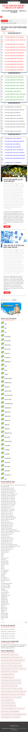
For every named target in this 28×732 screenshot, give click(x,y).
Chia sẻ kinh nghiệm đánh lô (12, 193)
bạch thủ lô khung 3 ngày (9, 187)
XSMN (5, 328)
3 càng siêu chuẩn (5, 654)
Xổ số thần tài (7, 386)
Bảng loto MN (4, 608)
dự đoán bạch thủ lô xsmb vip (7, 492)
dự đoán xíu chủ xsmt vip (6, 534)
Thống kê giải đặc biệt (16, 202)
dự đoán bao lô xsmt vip (6, 522)
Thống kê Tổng (7, 437)
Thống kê (6, 374)
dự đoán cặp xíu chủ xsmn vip (7, 538)
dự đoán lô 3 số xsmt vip (6, 528)
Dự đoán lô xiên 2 (4, 683)
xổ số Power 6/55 (7, 361)
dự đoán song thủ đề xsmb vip (7, 516)
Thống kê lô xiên (7, 416)
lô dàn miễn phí (4, 697)
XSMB (5, 323)
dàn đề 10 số (8, 671)
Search (14, 300)
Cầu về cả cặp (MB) (7, 399)
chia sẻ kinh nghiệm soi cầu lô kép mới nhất (13, 180)
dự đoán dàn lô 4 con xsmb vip (7, 506)
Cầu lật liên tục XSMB (5, 586)
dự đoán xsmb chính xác (6, 688)
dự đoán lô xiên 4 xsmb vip (7, 514)
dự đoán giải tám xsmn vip (7, 541)
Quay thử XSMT (7, 470)
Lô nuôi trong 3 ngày (12, 268)
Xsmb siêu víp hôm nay (6, 507)
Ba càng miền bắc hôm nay (6, 657)
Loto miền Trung (7, 458)
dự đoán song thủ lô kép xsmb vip (8, 517)
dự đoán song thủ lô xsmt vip (7, 532)
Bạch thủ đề (11, 660)
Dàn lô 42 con (23, 668)
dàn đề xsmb (14, 671)
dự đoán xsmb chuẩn (13, 685)
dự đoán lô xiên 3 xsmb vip (7, 513)
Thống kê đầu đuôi (7, 407)
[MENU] (1, 17)
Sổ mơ (5, 479)
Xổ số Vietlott (4, 573)
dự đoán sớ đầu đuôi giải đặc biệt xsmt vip (10, 531)
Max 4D (5, 370)
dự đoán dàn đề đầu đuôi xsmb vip (8, 503)
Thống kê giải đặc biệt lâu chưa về (19, 714)
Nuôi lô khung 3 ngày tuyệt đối (13, 270)
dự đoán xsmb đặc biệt (17, 688)
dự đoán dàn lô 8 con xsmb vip (7, 510)
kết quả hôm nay (7, 336)
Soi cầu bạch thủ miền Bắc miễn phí (8, 705)
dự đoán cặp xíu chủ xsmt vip (7, 523)
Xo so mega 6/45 (7, 357)
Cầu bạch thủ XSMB (5, 587)
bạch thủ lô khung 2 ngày (18, 186)
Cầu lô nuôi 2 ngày (8, 265)
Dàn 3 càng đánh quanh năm (16, 666)
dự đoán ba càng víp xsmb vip (7, 488)
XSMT (5, 332)
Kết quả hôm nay (4, 558)
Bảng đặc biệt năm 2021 (20, 660)
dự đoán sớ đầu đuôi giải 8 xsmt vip (9, 529)
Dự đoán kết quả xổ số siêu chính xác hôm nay (10, 680)
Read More (7, 226)
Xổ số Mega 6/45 (4, 571)
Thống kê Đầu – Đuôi (8, 433)
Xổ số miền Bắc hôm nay (16, 207)
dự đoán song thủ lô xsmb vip (7, 519)
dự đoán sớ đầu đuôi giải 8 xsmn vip (9, 544)
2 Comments (8, 208)
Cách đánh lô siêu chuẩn (12, 255)
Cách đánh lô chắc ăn (15, 189)
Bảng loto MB (4, 610)
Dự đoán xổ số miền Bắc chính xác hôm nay (10, 691)
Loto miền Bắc (7, 449)
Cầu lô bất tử (20, 264)
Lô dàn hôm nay (15, 694)
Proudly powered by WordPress (8, 728)
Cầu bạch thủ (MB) (7, 391)
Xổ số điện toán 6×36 (5, 580)
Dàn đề (2, 671)
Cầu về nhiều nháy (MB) (8, 403)
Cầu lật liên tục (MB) (8, 395)
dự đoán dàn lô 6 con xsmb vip (7, 509)
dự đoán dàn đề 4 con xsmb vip (8, 497)
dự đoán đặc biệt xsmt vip (6, 525)
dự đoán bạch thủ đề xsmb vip (7, 489)
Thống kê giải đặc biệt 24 (6, 714)
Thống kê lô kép (7, 420)
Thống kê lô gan (7, 412)
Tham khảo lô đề (4, 552)
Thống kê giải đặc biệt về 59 (6, 717)
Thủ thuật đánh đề (17, 271)
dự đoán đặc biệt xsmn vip (7, 540)
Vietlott (2, 565)
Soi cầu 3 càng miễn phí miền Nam (8, 703)
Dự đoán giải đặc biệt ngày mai (7, 677)
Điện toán (3, 576)
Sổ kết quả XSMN (7, 344)
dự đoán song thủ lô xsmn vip (7, 547)
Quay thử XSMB (7, 462)
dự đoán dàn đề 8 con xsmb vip (8, 500)
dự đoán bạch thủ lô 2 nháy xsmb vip (9, 494)
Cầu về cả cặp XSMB (5, 584)
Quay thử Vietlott (7, 474)
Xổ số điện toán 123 (7, 382)
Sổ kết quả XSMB (7, 340)
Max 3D (5, 365)
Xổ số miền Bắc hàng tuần (16, 205)
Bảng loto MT (4, 607)
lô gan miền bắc (12, 198)
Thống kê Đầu (6, 424)
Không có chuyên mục (5, 694)
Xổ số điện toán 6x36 (8, 378)
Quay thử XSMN (7, 466)
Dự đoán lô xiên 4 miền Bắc (15, 683)
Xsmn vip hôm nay (5, 535)
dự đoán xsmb (4, 685)
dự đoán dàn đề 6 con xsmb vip (8, 498)
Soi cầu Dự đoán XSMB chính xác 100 (8, 708)
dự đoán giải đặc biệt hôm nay (7, 674)
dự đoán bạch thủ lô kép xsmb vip (8, 491)
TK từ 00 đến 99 (7, 445)
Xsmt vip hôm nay (5, 520)
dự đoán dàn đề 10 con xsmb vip (8, 501)
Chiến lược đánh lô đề (17, 265)
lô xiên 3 (10, 697)
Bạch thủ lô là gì (4, 660)
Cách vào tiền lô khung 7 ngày (14, 258)
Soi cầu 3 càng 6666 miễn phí (7, 700)
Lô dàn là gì (22, 694)
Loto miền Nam (7, 453)
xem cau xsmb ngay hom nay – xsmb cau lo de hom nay (14, 6)
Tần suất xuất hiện (8, 441)
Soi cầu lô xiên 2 (21, 708)
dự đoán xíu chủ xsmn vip (6, 549)
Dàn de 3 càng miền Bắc (6, 668)
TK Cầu (2, 581)
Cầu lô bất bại (13, 264)
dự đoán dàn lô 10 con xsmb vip (8, 504)
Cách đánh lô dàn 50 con (16, 663)
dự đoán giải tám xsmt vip (6, 526)
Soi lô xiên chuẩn (4, 711)
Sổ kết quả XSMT (7, 349)
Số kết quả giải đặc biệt (14, 711)
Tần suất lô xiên (17, 717)
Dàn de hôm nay (15, 668)
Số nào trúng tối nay (5, 550)
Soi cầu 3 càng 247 (17, 697)
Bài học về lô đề (7, 253)
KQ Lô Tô (3, 605)
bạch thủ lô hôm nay (18, 657)
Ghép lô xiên (23, 691)
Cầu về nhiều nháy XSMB (6, 583)
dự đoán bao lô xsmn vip (6, 537)
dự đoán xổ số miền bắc (15, 195)
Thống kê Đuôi (7, 428)
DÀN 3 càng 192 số (5, 666)
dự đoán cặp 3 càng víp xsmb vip (8, 495)
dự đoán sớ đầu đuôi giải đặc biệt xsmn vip (10, 546)
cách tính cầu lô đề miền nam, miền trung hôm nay (14, 246)
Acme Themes (14, 730)
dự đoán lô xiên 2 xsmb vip (7, 512)
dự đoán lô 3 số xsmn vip (6, 543)
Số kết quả (3, 559)
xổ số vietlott (7, 353)
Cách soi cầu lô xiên (5, 663)
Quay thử (3, 611)
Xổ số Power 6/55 (5, 570)
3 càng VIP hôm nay (14, 654)
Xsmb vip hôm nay (5, 486)
